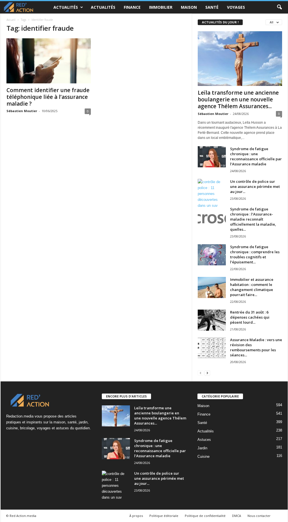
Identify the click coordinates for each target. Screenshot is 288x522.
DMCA (236, 516)
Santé (212, 7)
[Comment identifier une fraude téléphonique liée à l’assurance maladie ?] (48, 60)
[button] (279, 7)
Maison (189, 7)
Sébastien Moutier (21, 111)
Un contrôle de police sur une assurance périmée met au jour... (255, 186)
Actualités (65, 7)
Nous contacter (259, 516)
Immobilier (160, 7)
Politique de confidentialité (205, 516)
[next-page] (207, 373)
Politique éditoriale (163, 516)
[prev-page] (200, 373)
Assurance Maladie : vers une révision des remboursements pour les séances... (256, 347)
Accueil (10, 20)
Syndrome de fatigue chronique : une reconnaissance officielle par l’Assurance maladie (256, 156)
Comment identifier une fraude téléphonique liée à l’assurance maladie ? (47, 96)
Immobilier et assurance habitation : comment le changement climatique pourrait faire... (251, 287)
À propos (136, 516)
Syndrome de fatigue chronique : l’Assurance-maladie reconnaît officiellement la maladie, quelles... (253, 219)
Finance (132, 7)
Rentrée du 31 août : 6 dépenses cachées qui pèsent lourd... (249, 317)
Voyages (236, 7)
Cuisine (203, 456)
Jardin (202, 448)
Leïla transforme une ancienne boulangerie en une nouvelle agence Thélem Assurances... (238, 99)
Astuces (204, 439)
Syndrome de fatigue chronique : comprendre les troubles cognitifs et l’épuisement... (255, 254)
